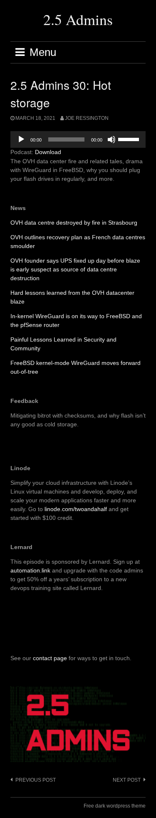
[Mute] (111, 139)
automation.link (30, 570)
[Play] (21, 139)
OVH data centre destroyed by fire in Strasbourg (73, 222)
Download (48, 152)
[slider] (129, 138)
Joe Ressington (87, 118)
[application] (78, 139)
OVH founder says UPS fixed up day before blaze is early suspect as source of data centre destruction (75, 269)
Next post (127, 780)
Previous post (35, 780)
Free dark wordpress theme (115, 806)
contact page (50, 658)
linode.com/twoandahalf (76, 509)
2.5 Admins (78, 19)
